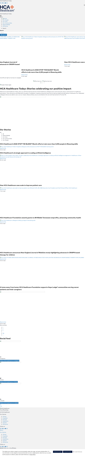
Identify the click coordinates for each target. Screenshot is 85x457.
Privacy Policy (32, 454)
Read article (24, 75)
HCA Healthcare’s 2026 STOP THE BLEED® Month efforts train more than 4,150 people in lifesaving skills (41, 71)
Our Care (5, 137)
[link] (5, 18)
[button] (77, 452)
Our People (5, 140)
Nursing (5, 419)
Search (2, 30)
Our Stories (3, 432)
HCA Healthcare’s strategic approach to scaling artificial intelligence (25, 153)
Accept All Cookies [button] (67, 451)
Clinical (4, 416)
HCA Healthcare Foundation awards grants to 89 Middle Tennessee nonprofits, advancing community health (40, 217)
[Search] (84, 5)
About (1, 430)
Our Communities (7, 138)
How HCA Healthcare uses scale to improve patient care (21, 185)
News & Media (6, 135)
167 (3, 333)
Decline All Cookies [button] (57, 451)
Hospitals (5, 418)
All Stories (5, 424)
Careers (5, 422)
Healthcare (5, 421)
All (3, 134)
